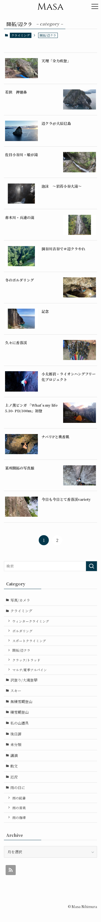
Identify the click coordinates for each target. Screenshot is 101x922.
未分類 (15, 744)
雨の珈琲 (19, 817)
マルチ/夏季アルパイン (29, 670)
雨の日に (17, 787)
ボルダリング (22, 631)
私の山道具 (19, 723)
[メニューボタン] (94, 6)
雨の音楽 (19, 808)
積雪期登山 (19, 712)
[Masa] (50, 6)
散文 (14, 766)
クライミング (20, 35)
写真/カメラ (20, 600)
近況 (14, 777)
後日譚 (15, 734)
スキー (15, 690)
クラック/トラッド (26, 660)
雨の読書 (19, 798)
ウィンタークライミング (30, 621)
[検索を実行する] (91, 566)
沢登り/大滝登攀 (23, 680)
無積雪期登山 (23, 701)
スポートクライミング (29, 641)
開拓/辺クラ (21, 650)
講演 (14, 755)
